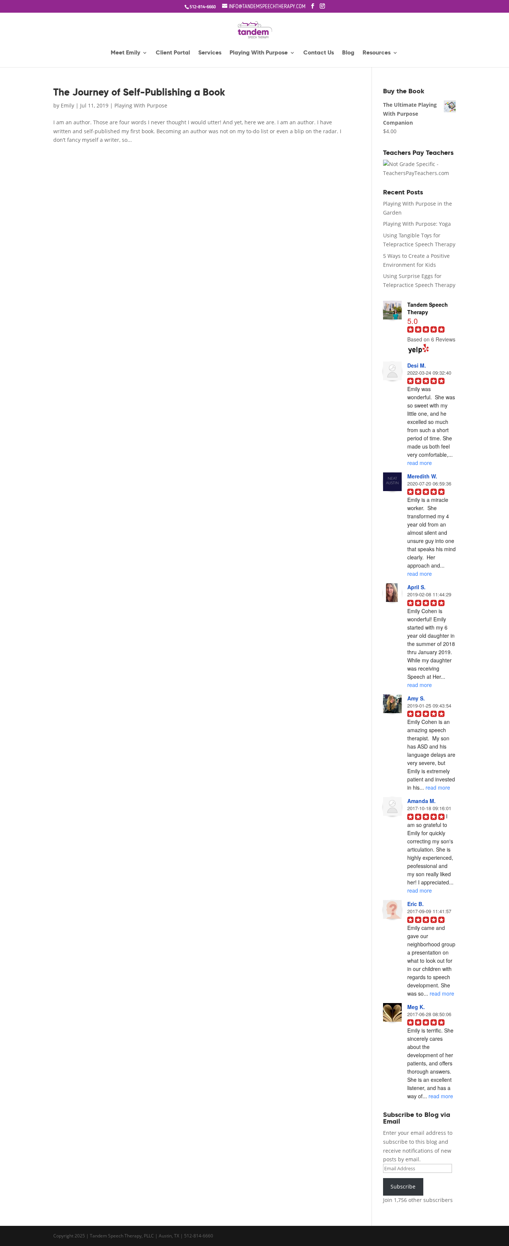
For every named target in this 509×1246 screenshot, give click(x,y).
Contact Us (318, 53)
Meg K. (416, 1007)
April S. (416, 587)
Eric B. (415, 904)
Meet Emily (125, 53)
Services (209, 53)
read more (419, 462)
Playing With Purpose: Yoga (417, 223)
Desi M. (416, 365)
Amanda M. (421, 801)
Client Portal (173, 53)
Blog (348, 53)
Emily (67, 105)
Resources (377, 53)
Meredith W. (422, 476)
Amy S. (416, 698)
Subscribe (403, 1186)
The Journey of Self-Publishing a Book (139, 92)
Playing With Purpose (259, 53)
